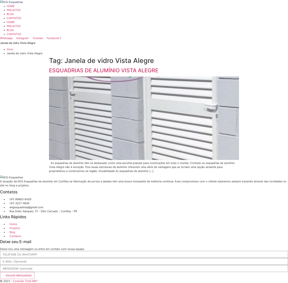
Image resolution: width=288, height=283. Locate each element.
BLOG (10, 14)
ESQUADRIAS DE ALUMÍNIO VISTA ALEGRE (103, 70)
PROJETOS (13, 10)
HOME (11, 6)
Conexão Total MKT (25, 281)
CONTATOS (14, 18)
